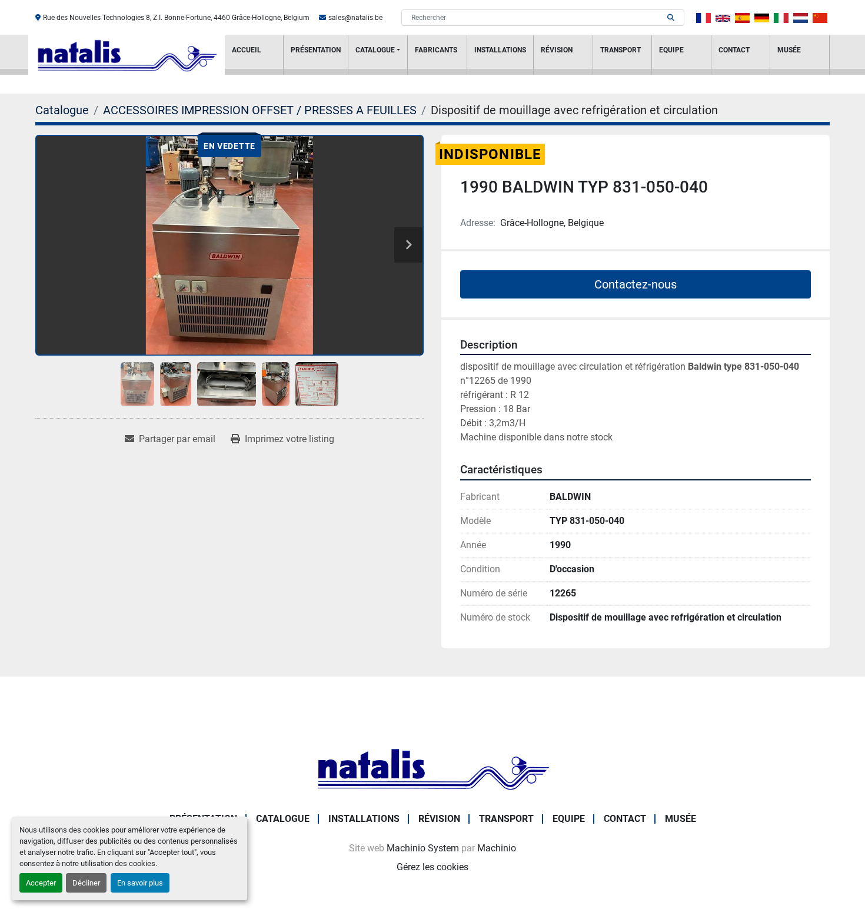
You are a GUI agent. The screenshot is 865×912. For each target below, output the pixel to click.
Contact (734, 50)
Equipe (671, 50)
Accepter (41, 882)
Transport (620, 50)
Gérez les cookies (432, 867)
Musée (789, 50)
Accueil (246, 50)
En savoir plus (140, 882)
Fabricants (436, 50)
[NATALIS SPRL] (432, 768)
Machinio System (423, 848)
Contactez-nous (635, 284)
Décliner (86, 882)
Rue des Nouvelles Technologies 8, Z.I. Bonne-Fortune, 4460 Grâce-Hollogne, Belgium (176, 18)
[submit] (671, 17)
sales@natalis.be (355, 18)
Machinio (496, 848)
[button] (377, 55)
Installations (500, 50)
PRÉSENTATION (316, 50)
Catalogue (375, 50)
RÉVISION (557, 50)
